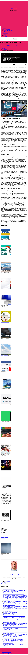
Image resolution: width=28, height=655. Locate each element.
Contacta (5, 36)
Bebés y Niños (6, 29)
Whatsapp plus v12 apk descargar (10, 60)
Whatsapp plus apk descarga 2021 (10, 58)
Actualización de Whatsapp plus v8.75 (11, 57)
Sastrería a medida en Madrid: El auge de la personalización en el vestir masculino (12, 637)
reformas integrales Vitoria (9, 613)
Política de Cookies (6, 652)
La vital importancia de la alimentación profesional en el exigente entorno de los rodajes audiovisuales (15, 624)
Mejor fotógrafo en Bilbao (8, 589)
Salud (4, 31)
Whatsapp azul (6, 59)
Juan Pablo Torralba (17, 45)
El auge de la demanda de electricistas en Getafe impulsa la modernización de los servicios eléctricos (15, 635)
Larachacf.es (14, 8)
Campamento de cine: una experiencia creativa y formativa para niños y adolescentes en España (13, 640)
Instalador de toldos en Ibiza (9, 625)
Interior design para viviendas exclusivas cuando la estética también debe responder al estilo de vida (14, 593)
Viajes (4, 34)
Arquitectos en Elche (7, 630)
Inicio (4, 28)
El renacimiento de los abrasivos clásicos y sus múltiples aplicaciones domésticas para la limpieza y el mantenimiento (15, 628)
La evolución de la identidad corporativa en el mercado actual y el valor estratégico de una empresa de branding (15, 596)
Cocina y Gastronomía (8, 30)
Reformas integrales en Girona (9, 614)
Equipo (4, 35)
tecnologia (7, 581)
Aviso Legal (4, 650)
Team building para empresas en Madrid (11, 619)
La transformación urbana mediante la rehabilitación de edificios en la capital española (15, 621)
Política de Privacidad (7, 653)
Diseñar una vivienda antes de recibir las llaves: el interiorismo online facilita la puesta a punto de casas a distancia (14, 617)
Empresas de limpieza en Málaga (10, 612)
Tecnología (5, 33)
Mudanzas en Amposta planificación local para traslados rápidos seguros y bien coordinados (15, 591)
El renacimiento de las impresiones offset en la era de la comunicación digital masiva (15, 632)
